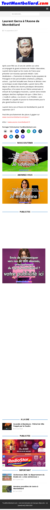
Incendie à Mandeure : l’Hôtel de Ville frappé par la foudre (28, 425)
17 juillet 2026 (19, 479)
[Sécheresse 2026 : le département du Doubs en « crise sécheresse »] (7, 477)
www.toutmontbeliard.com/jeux (15, 117)
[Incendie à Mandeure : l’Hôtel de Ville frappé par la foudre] (7, 426)
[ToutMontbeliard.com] (25, 5)
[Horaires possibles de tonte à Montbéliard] (7, 488)
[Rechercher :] (25, 14)
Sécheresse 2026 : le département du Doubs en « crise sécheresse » (28, 476)
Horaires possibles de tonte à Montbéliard (25, 487)
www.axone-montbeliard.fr (19, 122)
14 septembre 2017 (11, 31)
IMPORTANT (25, 470)
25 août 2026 (19, 429)
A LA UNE (25, 419)
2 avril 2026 (18, 491)
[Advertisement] (21, 231)
